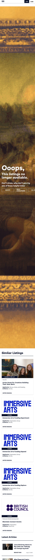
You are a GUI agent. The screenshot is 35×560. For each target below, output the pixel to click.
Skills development (20, 190)
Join (27, 1)
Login (31, 1)
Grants (7, 190)
